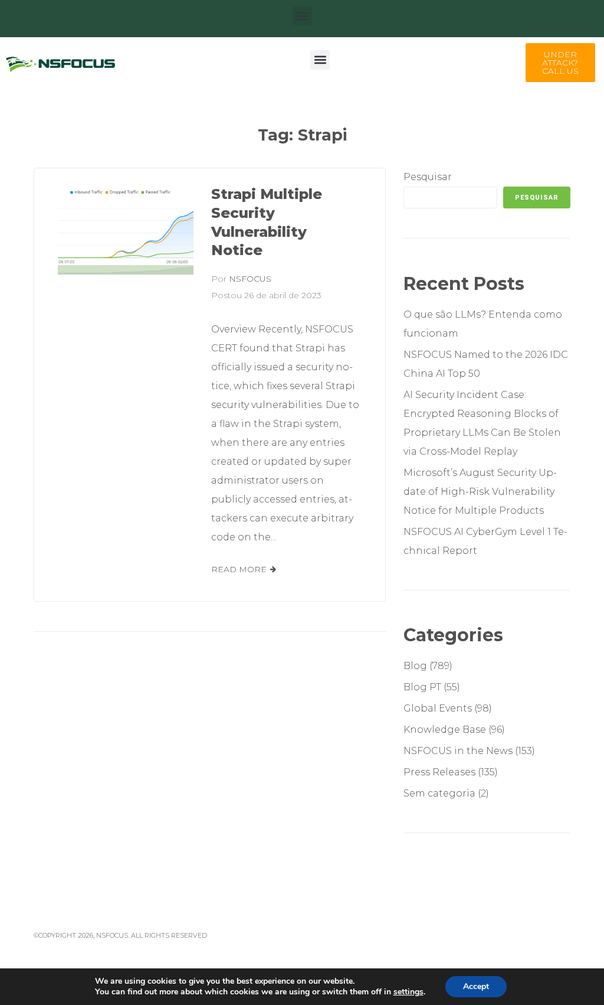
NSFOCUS (250, 278)
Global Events (437, 708)
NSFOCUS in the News (458, 750)
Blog (415, 665)
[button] (302, 15)
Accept (476, 986)
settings (408, 992)
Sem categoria (439, 793)
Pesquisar (427, 176)
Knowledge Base (444, 729)
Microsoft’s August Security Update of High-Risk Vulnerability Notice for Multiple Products (480, 491)
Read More (239, 569)
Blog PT (422, 687)
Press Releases (439, 772)
